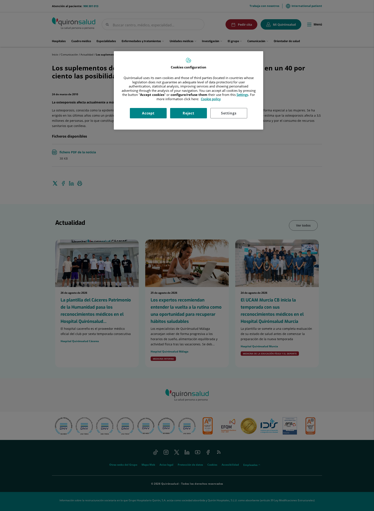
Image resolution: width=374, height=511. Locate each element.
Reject (188, 113)
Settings (228, 113)
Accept (148, 113)
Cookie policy (211, 99)
